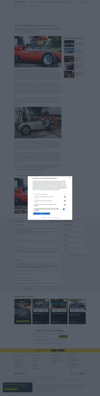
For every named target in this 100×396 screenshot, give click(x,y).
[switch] (64, 197)
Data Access (50, 217)
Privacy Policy (56, 217)
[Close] (70, 178)
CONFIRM (42, 213)
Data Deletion (43, 217)
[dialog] (50, 198)
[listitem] (50, 194)
